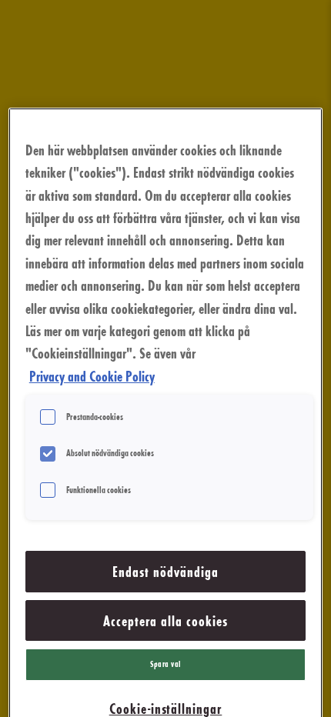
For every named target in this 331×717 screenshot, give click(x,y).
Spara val (165, 664)
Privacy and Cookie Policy (92, 375)
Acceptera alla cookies (165, 620)
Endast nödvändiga (165, 571)
